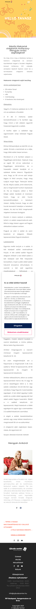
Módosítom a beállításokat (18, 332)
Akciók (18, 559)
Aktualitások (18, 562)
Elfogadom (18, 326)
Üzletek (18, 556)
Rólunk (18, 569)
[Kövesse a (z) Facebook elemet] (16, 507)
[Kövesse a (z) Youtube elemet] (21, 540)
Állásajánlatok (18, 574)
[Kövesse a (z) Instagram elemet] (20, 507)
